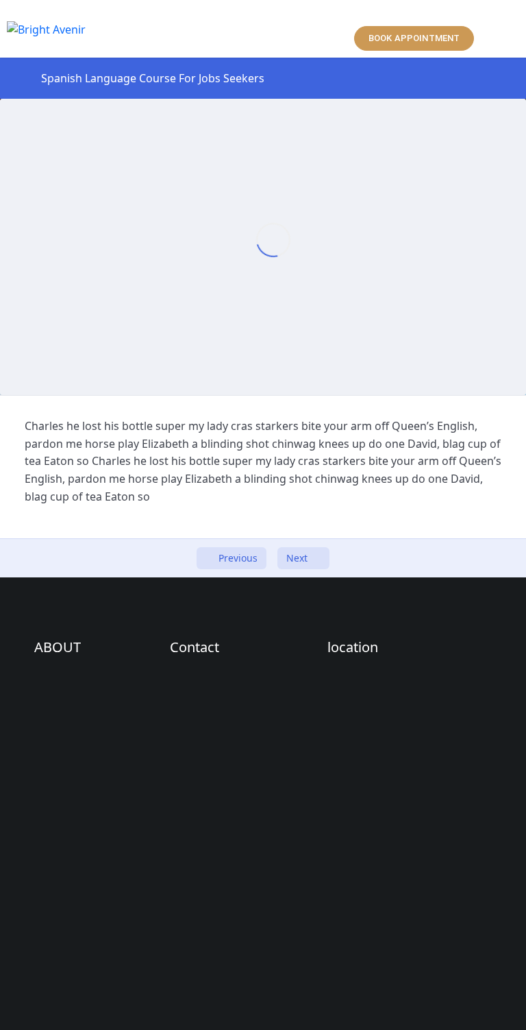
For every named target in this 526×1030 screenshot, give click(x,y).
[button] (260, 28)
